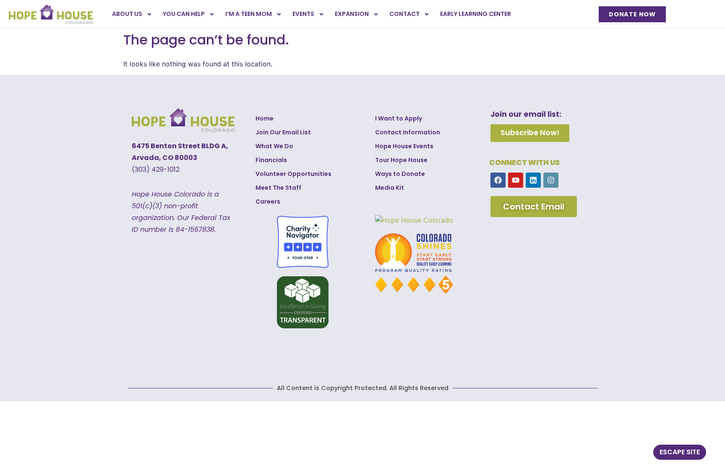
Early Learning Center (475, 14)
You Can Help (184, 14)
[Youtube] (515, 180)
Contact (404, 14)
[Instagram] (550, 180)
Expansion (352, 14)
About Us (127, 14)
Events (303, 14)
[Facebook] (498, 180)
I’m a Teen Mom (248, 14)
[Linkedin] (533, 180)
